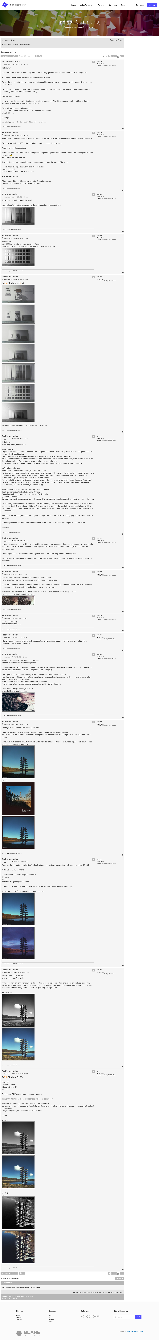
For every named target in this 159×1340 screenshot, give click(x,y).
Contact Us (19, 1319)
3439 (102, 64)
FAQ (50, 1318)
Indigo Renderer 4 (86, 5)
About (18, 1316)
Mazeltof (15, 1298)
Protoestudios (8, 52)
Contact (51, 1321)
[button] (109, 56)
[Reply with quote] (93, 62)
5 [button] (120, 56)
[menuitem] (73, 5)
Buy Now (152, 5)
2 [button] (113, 56)
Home (73, 5)
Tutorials (51, 1319)
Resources (113, 5)
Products (19, 1318)
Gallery (124, 5)
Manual (51, 1316)
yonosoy (99, 61)
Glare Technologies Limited (135, 1332)
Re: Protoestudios (11, 61)
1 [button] (111, 56)
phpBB (11, 1296)
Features (101, 5)
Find (138, 1317)
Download (140, 5)
